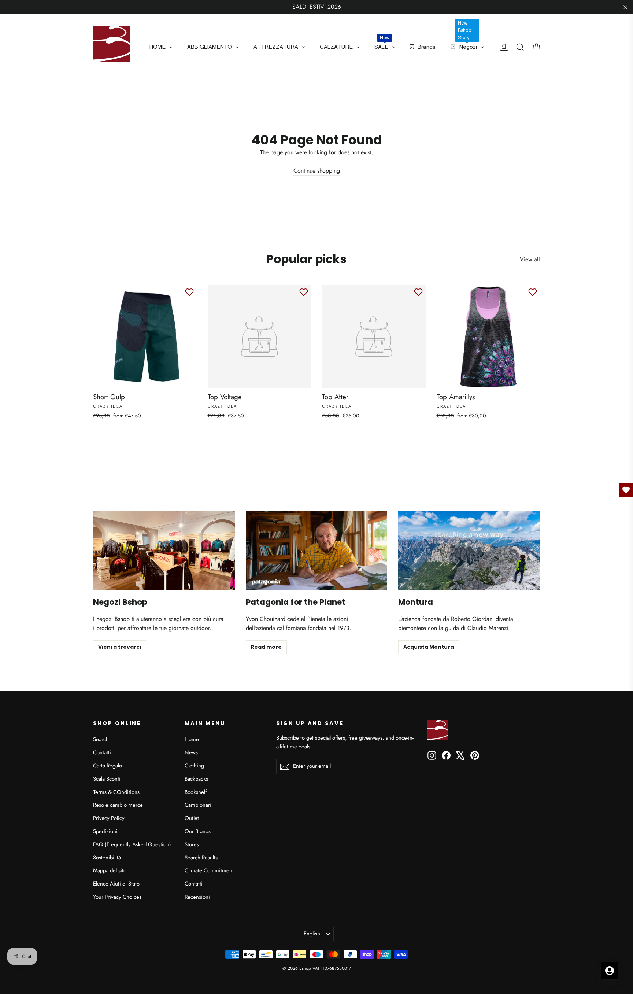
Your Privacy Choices (117, 897)
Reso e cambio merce (118, 805)
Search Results (201, 858)
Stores (192, 844)
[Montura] (469, 550)
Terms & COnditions (116, 792)
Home (192, 739)
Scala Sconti (107, 779)
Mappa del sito (109, 870)
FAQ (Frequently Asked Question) (132, 844)
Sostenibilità (107, 858)
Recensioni (197, 897)
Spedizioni (105, 831)
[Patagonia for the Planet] (317, 550)
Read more (266, 647)
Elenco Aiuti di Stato (116, 884)
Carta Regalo (107, 766)
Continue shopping (316, 170)
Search (101, 739)
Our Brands (198, 831)
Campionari (198, 805)
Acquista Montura (428, 647)
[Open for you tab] (609, 970)
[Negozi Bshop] (164, 550)
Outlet (192, 818)
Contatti (102, 752)
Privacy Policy (109, 818)
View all (530, 259)
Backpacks (196, 779)
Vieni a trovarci (119, 647)
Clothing (194, 766)
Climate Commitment (209, 870)
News (191, 752)
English (312, 933)
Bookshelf (196, 792)
